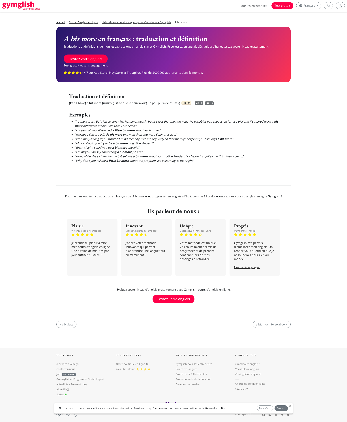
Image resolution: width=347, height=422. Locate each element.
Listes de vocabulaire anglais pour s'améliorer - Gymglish (136, 22)
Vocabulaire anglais (247, 369)
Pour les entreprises (253, 6)
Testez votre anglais (85, 58)
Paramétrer (265, 408)
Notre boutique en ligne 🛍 (132, 364)
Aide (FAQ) (62, 389)
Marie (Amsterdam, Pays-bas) (141, 230)
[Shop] (328, 5)
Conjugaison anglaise (248, 374)
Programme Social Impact (88, 379)
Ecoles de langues (186, 369)
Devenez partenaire (188, 384)
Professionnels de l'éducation (193, 379)
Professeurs (183, 374)
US (211, 103)
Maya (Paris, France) (245, 230)
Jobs (65, 374)
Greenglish (63, 379)
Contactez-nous (65, 369)
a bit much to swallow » (272, 324)
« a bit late (66, 324)
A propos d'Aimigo (67, 364)
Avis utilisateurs (125, 369)
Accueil (60, 22)
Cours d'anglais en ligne (83, 22)
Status (60, 394)
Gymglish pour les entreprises (194, 364)
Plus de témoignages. (247, 267)
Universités (200, 374)
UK (201, 103)
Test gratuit (282, 6)
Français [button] (309, 6)
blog (84, 384)
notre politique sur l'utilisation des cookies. (204, 408)
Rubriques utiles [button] (245, 355)
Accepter (281, 408)
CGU (238, 388)
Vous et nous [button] (64, 355)
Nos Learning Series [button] (128, 355)
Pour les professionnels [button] (191, 355)
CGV (245, 388)
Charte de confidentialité (250, 383)
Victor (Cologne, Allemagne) (86, 230)
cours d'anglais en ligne (214, 290)
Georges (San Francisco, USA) (195, 230)
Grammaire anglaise (247, 364)
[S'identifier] (340, 5)
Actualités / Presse (67, 384)
